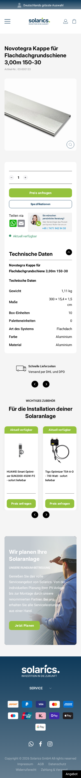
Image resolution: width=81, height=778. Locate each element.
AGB (41, 764)
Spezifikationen (40, 204)
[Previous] (35, 384)
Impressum (25, 764)
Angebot (72, 774)
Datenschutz (57, 764)
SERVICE (36, 688)
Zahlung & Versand (54, 769)
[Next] (46, 384)
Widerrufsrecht (26, 769)
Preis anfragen (40, 193)
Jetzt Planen (24, 625)
